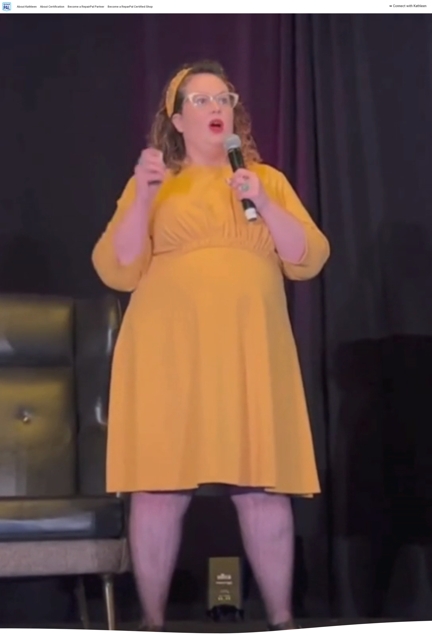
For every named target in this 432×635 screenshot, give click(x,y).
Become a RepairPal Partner (86, 6)
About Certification (52, 6)
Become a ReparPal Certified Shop (130, 6)
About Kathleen (27, 6)
